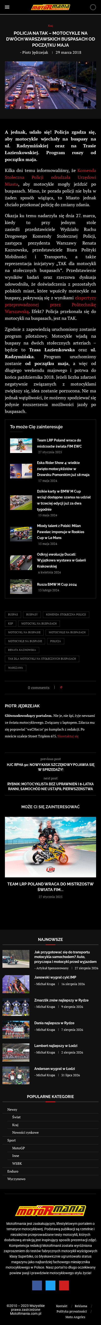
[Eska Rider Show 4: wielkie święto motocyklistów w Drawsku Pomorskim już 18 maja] (21, 471)
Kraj (15, 1124)
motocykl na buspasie (24, 632)
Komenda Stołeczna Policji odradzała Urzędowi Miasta (50, 177)
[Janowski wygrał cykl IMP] (15, 984)
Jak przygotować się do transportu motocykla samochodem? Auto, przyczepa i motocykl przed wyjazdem (65, 957)
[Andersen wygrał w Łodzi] (15, 1075)
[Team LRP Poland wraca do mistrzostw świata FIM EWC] (21, 445)
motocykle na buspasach (67, 632)
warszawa (15, 667)
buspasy (32, 614)
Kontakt (61, 1306)
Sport (11, 1140)
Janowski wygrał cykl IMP (55, 977)
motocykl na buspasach (39, 623)
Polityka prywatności (72, 1311)
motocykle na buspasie (25, 641)
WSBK (17, 1163)
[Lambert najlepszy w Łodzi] (15, 1052)
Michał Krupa (45, 984)
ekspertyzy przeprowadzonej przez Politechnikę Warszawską (50, 304)
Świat (16, 1117)
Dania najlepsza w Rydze (54, 1023)
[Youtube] (64, 1285)
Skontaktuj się (68, 736)
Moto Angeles (75, 1317)
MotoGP (18, 1148)
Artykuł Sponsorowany (52, 968)
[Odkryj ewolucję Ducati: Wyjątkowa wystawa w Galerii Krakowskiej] (21, 562)
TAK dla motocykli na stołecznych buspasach (42, 658)
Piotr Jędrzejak (35, 52)
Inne (15, 1155)
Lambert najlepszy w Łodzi (55, 1046)
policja (55, 641)
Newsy (12, 1109)
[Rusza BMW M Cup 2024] (21, 586)
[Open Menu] (7, 7)
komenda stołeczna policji (66, 614)
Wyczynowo (16, 1178)
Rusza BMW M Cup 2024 (57, 584)
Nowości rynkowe (25, 1132)
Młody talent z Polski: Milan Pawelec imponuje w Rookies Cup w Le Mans (60, 532)
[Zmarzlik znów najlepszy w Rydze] (15, 1007)
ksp (10, 623)
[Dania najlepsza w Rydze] (15, 1030)
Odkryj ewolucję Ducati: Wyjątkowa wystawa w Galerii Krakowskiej (61, 560)
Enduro (12, 1171)
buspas (13, 614)
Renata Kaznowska (22, 650)
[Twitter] (50, 1285)
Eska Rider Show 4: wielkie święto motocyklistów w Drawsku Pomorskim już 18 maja (63, 469)
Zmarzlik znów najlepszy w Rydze (61, 1000)
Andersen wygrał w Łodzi (54, 1069)
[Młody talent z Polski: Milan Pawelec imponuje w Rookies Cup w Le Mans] (21, 534)
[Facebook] (37, 1285)
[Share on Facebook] (67, 687)
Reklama (81, 1306)
